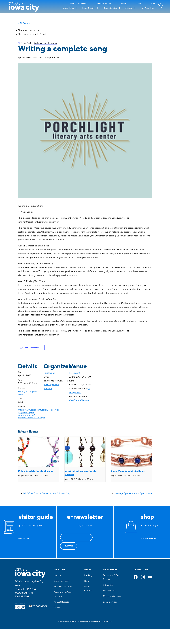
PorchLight (49, 373)
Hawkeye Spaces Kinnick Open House (133, 494)
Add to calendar (32, 347)
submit (69, 546)
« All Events (24, 23)
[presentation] (38, 452)
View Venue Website (79, 400)
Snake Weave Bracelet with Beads (127, 471)
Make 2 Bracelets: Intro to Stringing (35, 471)
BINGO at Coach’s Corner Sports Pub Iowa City (46, 494)
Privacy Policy (107, 621)
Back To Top (166, 224)
